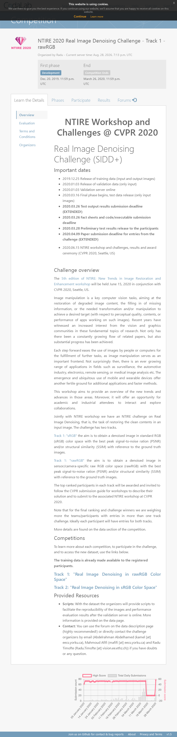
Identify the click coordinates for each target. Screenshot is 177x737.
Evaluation (27, 123)
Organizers (27, 145)
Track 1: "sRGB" (65, 435)
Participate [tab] (80, 100)
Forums (125, 100)
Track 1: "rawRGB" (69, 460)
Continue (80, 16)
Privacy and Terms (151, 734)
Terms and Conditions (27, 134)
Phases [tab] (58, 100)
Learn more (96, 16)
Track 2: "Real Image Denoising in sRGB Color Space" (105, 587)
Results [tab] (104, 100)
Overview (26, 115)
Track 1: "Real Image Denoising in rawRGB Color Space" (107, 576)
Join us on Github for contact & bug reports (96, 734)
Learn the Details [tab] (29, 100)
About (132, 734)
